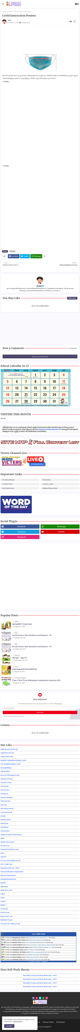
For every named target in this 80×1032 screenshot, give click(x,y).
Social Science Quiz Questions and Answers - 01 (31, 635)
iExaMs (3, 883)
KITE (2, 853)
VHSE (3, 898)
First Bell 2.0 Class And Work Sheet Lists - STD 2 (40, 979)
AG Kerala (4, 909)
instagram (21, 537)
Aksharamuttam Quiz (50, 488)
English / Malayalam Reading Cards (13, 760)
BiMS (2, 838)
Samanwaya (5, 831)
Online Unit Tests (7, 757)
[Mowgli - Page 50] (6, 658)
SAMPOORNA (6, 820)
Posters (10, 11)
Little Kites (4, 887)
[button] (77, 4)
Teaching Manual (8, 480)
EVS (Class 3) (31, 949)
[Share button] (45, 256)
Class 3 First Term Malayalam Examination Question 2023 (36, 680)
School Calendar (6, 797)
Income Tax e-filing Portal (10, 924)
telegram (21, 532)
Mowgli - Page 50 (19, 658)
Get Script (32, 961)
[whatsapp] (43, 998)
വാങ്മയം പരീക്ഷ (48, 484)
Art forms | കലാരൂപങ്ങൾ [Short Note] (40, 952)
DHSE (3, 894)
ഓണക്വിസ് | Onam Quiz (22, 624)
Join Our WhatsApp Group (10, 775)
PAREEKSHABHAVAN (8, 879)
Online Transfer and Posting (11, 835)
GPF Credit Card (6, 864)
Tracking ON (44, 961)
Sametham (4, 827)
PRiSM (3, 905)
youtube (61, 532)
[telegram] (40, 998)
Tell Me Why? (5, 771)
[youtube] (36, 998)
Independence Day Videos (32, 957)
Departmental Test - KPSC (10, 868)
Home (4, 11)
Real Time (38, 961)
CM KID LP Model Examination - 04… (42, 947)
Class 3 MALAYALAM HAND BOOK (35, 942)
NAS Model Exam (8, 488)
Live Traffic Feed (38, 934)
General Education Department (12, 872)
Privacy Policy (48, 1022)
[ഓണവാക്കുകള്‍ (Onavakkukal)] (6, 670)
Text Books (46, 480)
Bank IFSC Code (6, 890)
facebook (21, 526)
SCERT (3, 901)
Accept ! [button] (9, 1026)
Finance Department (8, 875)
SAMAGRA (4, 823)
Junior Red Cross (7, 916)
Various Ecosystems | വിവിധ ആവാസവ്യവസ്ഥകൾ (40, 944)
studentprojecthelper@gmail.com (49, 429)
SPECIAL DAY (5, 801)
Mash (39, 286)
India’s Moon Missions (35, 940)
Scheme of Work (6, 779)
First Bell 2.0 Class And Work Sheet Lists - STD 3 (40, 983)
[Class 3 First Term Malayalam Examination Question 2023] (6, 681)
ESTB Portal (5, 912)
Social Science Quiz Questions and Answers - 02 (32, 647)
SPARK (3, 816)
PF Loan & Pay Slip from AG (11, 861)
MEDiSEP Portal (6, 920)
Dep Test (4, 805)
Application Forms (7, 753)
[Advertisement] (40, 39)
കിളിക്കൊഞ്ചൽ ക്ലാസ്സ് (9, 749)
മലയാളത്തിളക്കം (6, 768)
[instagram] (46, 998)
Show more (72, 298)
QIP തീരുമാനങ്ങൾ (7, 808)
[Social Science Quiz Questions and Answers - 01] (6, 636)
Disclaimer (60, 1022)
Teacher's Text (6, 782)
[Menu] (3, 4)
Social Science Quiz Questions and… (38, 937)
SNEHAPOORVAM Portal (9, 849)
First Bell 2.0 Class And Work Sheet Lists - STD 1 (40, 975)
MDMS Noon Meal (7, 842)
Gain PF (3, 857)
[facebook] (33, 998)
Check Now (17, 1021)
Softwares (4, 794)
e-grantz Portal (6, 812)
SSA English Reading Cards (10, 764)
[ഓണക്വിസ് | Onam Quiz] (6, 625)
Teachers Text (7, 484)
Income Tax (5, 846)
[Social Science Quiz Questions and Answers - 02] (6, 647)
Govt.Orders (5, 790)
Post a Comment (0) (40, 357)
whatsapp (61, 526)
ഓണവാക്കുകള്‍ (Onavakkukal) (24, 669)
